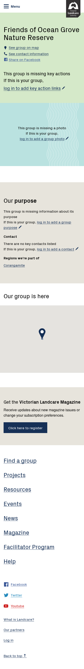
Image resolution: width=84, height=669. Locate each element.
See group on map (24, 47)
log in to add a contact (55, 248)
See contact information (29, 53)
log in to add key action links (32, 88)
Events (13, 503)
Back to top (13, 655)
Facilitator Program (29, 546)
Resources (17, 489)
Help (10, 561)
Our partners (14, 629)
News (11, 518)
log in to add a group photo (42, 138)
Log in (8, 639)
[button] (42, 334)
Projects (15, 475)
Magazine (16, 532)
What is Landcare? (19, 619)
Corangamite (14, 264)
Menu (15, 6)
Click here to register (25, 427)
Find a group (20, 460)
